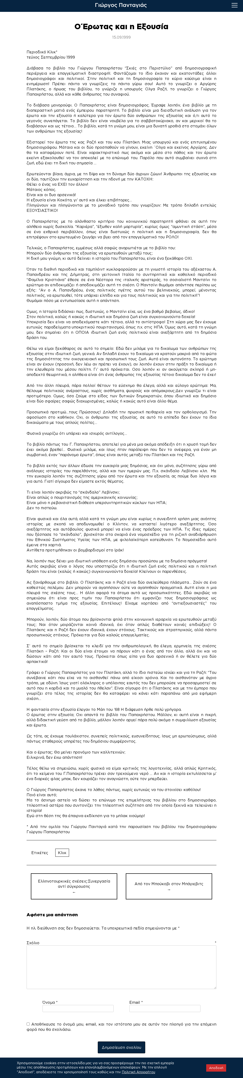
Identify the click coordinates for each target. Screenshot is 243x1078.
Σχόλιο (121, 943)
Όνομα (50, 1002)
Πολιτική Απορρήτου (138, 1072)
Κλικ (62, 853)
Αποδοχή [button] (216, 1067)
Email (136, 1002)
